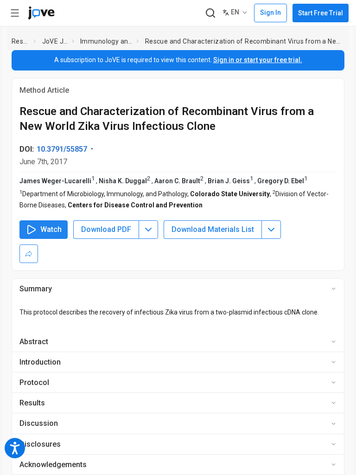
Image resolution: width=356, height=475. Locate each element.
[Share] (28, 253)
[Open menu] (14, 13)
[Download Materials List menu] (271, 229)
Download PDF (106, 229)
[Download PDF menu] (148, 229)
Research (21, 41)
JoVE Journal (55, 41)
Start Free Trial (320, 13)
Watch (51, 229)
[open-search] (210, 13)
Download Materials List (213, 229)
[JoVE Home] (41, 12)
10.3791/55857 (62, 149)
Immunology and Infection (106, 41)
